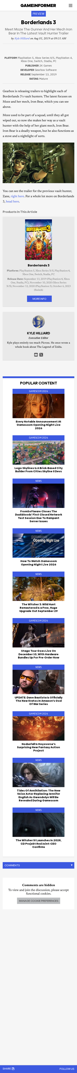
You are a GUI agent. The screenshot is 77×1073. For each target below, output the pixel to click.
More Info (39, 299)
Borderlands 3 (38, 265)
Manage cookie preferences (38, 901)
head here (12, 201)
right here (17, 196)
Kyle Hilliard (22, 38)
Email (36, 355)
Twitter (41, 355)
